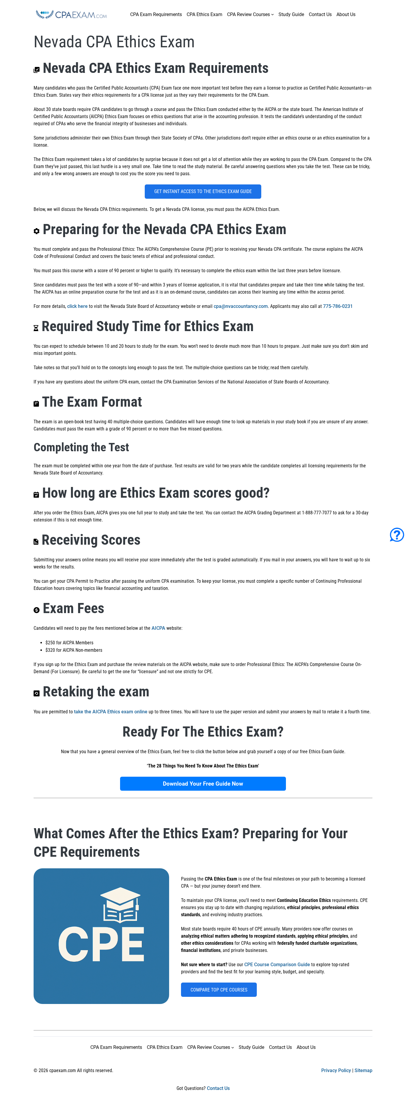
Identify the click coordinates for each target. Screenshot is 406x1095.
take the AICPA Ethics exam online (110, 712)
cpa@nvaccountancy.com (241, 306)
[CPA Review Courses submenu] (272, 14)
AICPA (158, 628)
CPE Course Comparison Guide (277, 964)
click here (77, 306)
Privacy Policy (336, 1070)
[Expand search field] (365, 12)
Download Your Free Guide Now (203, 783)
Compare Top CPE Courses (219, 990)
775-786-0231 (338, 306)
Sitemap (363, 1070)
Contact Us (218, 1088)
